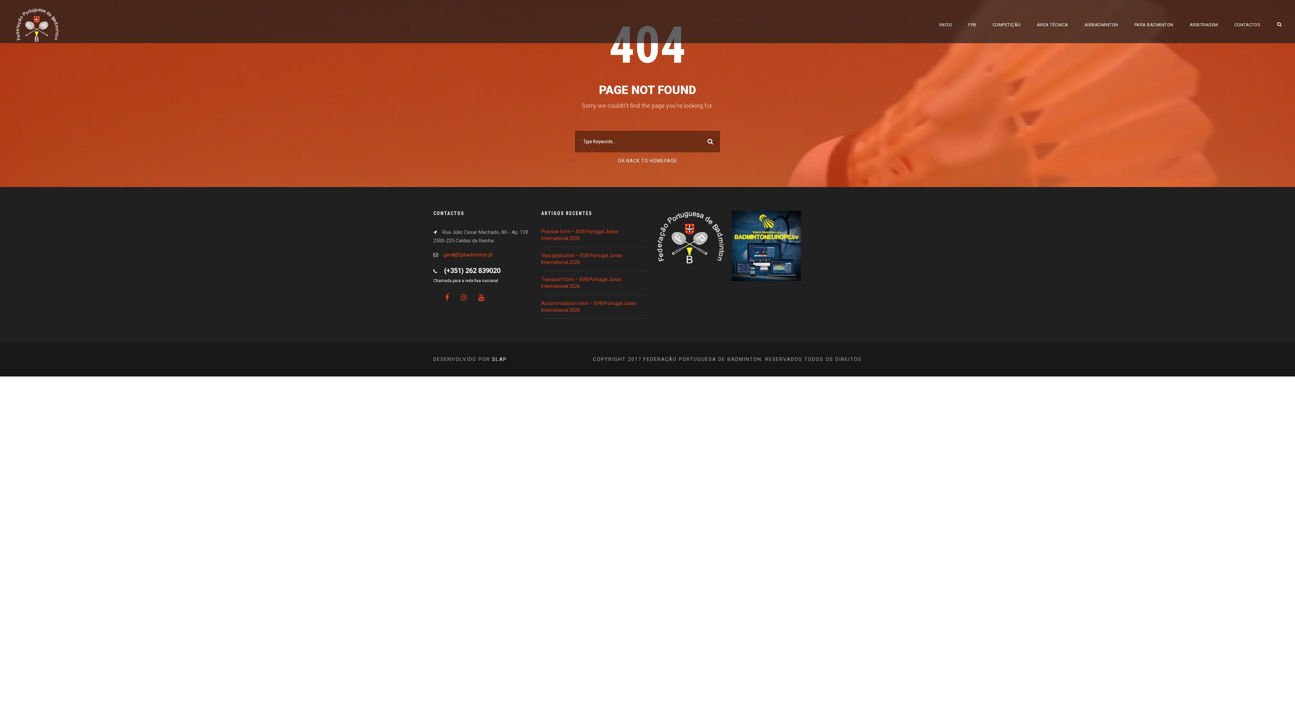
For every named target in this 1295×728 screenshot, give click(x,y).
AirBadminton (1101, 24)
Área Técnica (1052, 24)
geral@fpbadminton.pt (468, 255)
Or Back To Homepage (647, 160)
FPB (972, 24)
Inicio (945, 24)
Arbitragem (1204, 24)
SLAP (499, 359)
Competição (1006, 24)
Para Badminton (1154, 24)
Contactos (1247, 24)
